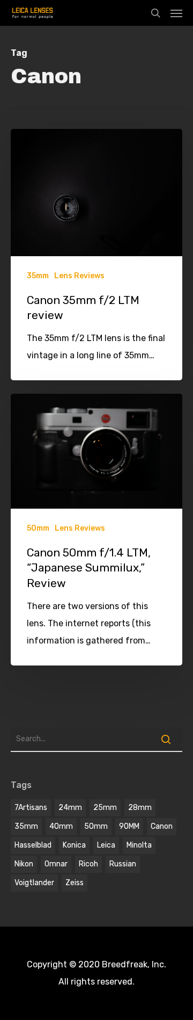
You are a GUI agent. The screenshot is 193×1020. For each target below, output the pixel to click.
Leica (106, 845)
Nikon (23, 864)
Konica (74, 845)
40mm (61, 826)
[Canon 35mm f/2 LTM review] (96, 254)
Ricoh (88, 864)
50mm (38, 528)
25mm (105, 807)
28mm (140, 807)
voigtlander (34, 882)
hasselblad (32, 845)
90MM (129, 826)
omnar (56, 864)
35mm (38, 275)
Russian (122, 864)
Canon (162, 826)
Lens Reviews (79, 275)
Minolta (139, 845)
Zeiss (74, 882)
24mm (70, 807)
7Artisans (30, 807)
